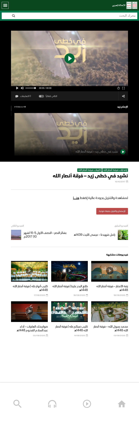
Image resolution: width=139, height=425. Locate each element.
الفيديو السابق (121, 226)
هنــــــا (76, 198)
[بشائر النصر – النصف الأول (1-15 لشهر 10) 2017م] (16, 235)
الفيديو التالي (17, 226)
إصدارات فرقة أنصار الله (115, 170)
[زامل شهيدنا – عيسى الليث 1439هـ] (123, 235)
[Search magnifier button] (14, 15)
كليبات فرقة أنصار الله (89, 170)
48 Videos (21, 107)
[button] (5, 5)
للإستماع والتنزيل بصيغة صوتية (112, 211)
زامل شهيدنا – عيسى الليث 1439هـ (94, 234)
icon (109, 270)
